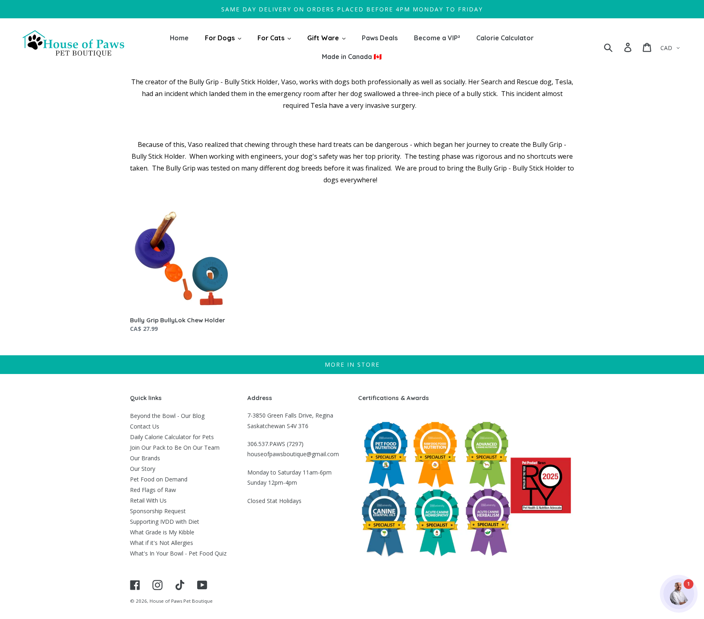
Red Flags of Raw (153, 490)
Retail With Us (148, 500)
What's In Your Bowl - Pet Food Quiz (178, 553)
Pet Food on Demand (158, 479)
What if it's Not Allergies (161, 543)
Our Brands (145, 458)
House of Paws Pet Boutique (181, 601)
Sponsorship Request (158, 511)
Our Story (142, 468)
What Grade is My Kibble (162, 532)
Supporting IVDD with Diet (164, 521)
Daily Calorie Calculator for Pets (172, 437)
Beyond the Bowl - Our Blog (167, 416)
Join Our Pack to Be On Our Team (175, 447)
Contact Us (144, 426)
